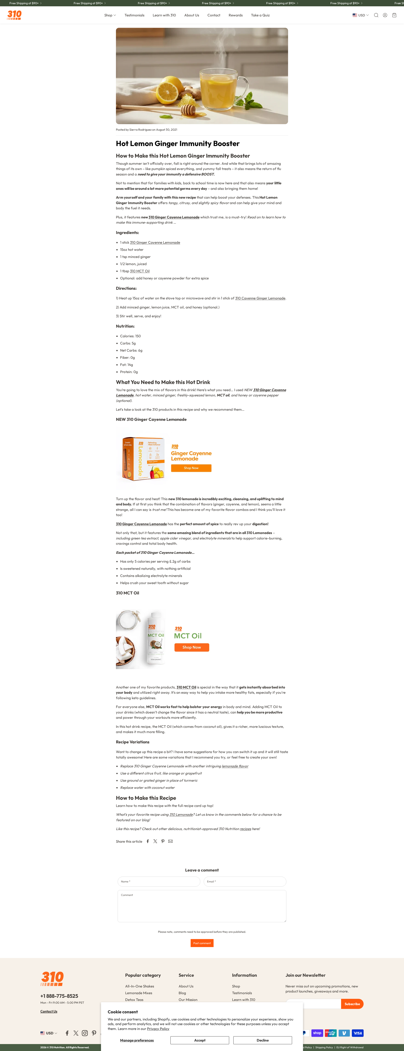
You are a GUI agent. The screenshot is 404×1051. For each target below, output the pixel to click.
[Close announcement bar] (400, 3)
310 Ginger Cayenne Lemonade (174, 217)
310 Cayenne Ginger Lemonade (260, 298)
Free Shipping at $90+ (345, 3)
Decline (263, 1040)
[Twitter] (75, 1033)
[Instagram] (85, 1033)
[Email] (170, 841)
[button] (376, 15)
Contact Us (48, 1011)
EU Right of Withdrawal (350, 1047)
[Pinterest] (94, 1033)
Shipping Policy (324, 1047)
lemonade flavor (235, 766)
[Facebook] (67, 1033)
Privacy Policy (158, 1028)
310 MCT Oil (140, 271)
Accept (200, 1040)
